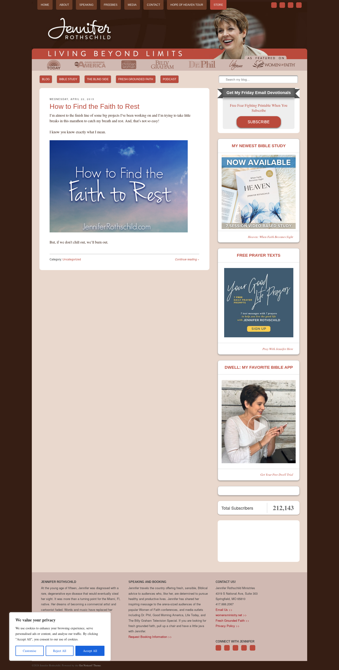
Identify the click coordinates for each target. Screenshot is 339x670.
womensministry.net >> (231, 615)
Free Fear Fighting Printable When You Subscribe (258, 108)
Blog (46, 79)
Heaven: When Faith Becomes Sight (270, 236)
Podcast (169, 79)
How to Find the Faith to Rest (94, 106)
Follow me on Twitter (274, 5)
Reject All (59, 651)
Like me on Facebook (282, 5)
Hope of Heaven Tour (186, 4)
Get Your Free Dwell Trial (276, 474)
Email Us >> (224, 609)
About (64, 4)
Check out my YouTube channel (290, 5)
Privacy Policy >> (228, 626)
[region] (60, 636)
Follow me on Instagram (244, 650)
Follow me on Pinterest (235, 650)
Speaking (86, 4)
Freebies (110, 4)
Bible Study (68, 79)
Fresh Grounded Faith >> (232, 620)
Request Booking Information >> (150, 636)
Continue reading (187, 259)
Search (222, 79)
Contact (153, 4)
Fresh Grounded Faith (135, 79)
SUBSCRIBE (259, 122)
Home (45, 4)
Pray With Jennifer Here (277, 349)
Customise (29, 651)
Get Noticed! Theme (90, 665)
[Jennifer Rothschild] (169, 30)
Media (132, 4)
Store (218, 4)
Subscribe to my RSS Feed (299, 5)
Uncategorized (71, 259)
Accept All (90, 651)
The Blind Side (98, 79)
